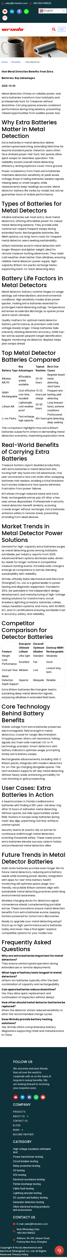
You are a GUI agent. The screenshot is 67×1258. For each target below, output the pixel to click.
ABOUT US (19, 1116)
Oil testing (19, 1170)
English (48, 10)
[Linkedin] (22, 1097)
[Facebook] (19, 11)
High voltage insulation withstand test (32, 1150)
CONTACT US (20, 1121)
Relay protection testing (26, 1165)
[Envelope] (42, 1097)
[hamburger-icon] (61, 29)
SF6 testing (19, 1174)
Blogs (17, 1125)
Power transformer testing (28, 1156)
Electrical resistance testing (29, 1179)
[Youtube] (4, 11)
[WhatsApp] (26, 11)
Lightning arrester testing (27, 1193)
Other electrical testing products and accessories (31, 1208)
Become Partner (23, 1134)
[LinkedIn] (12, 11)
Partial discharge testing (27, 1184)
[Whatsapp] (36, 1097)
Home (4, 62)
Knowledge (16, 62)
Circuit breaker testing (25, 1161)
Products (19, 1111)
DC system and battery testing (30, 1197)
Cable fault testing (23, 1188)
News (16, 1130)
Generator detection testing (28, 1202)
